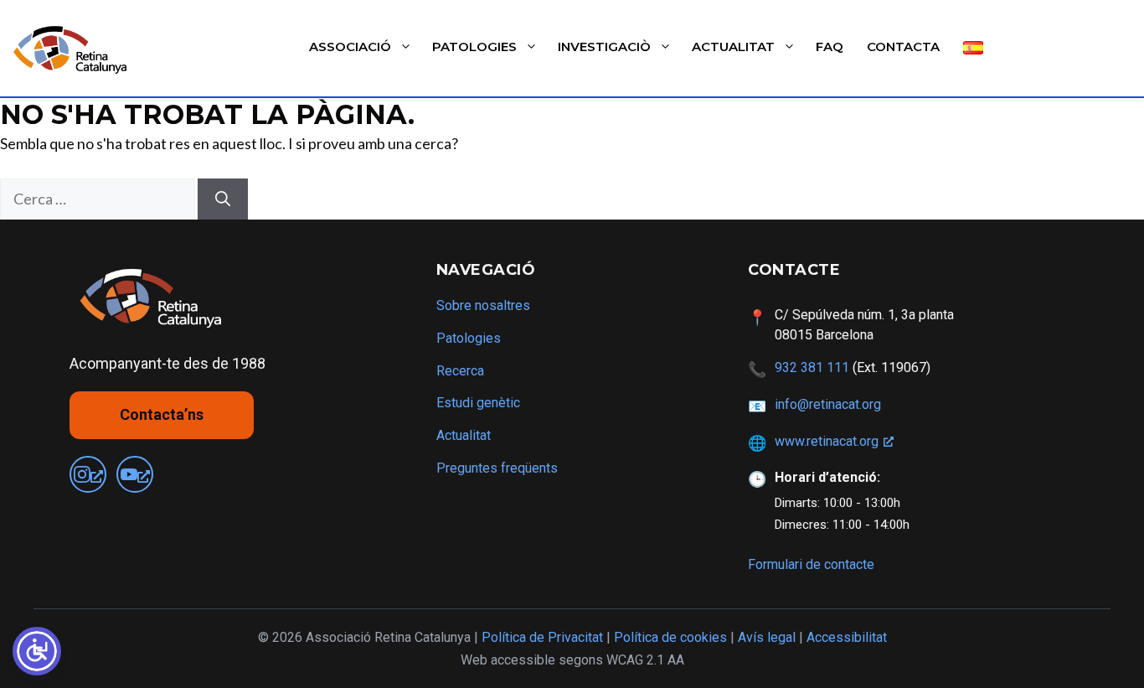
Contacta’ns (162, 414)
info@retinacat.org (828, 404)
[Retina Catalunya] (73, 48)
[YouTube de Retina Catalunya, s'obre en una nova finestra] (134, 474)
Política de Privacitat (542, 637)
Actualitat (733, 46)
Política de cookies (670, 637)
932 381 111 (812, 367)
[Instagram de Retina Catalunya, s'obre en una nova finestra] (88, 474)
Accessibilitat (846, 637)
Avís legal (767, 637)
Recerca (460, 371)
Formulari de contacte (811, 564)
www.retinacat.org (827, 441)
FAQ (829, 46)
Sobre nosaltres (483, 305)
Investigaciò (604, 46)
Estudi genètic (478, 403)
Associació (350, 46)
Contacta (903, 46)
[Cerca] (223, 199)
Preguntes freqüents (497, 468)
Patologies (474, 46)
